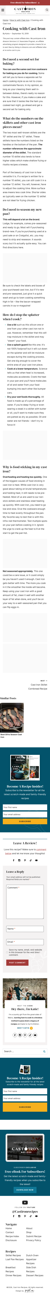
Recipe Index (12, 1236)
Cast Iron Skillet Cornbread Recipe (37, 685)
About (29, 1228)
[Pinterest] (25, 860)
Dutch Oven (32, 1255)
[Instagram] (19, 860)
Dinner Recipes (13, 1275)
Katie (7, 33)
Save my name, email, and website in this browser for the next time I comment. (25, 952)
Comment (13, 887)
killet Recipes (14, 1255)
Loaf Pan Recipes (15, 1259)
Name (11, 928)
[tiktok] (30, 860)
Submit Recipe (33, 1236)
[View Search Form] (47, 9)
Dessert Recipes (34, 1275)
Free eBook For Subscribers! (24, 2)
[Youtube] (36, 860)
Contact (10, 1232)
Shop (29, 1232)
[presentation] (12, 718)
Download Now (25, 1190)
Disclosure (11, 1240)
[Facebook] (13, 860)
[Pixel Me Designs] (29, 1291)
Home (9, 1228)
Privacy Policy (33, 1240)
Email (11, 942)
